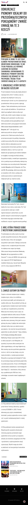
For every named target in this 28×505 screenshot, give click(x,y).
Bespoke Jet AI (10, 167)
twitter (21, 491)
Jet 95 (3, 170)
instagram (14, 491)
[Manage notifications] (24, 501)
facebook (7, 491)
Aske (5, 34)
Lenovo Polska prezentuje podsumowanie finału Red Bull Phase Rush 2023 (17, 464)
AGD (3, 4)
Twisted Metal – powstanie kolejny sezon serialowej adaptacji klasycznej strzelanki (17, 473)
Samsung (4, 456)
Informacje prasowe (12, 4)
